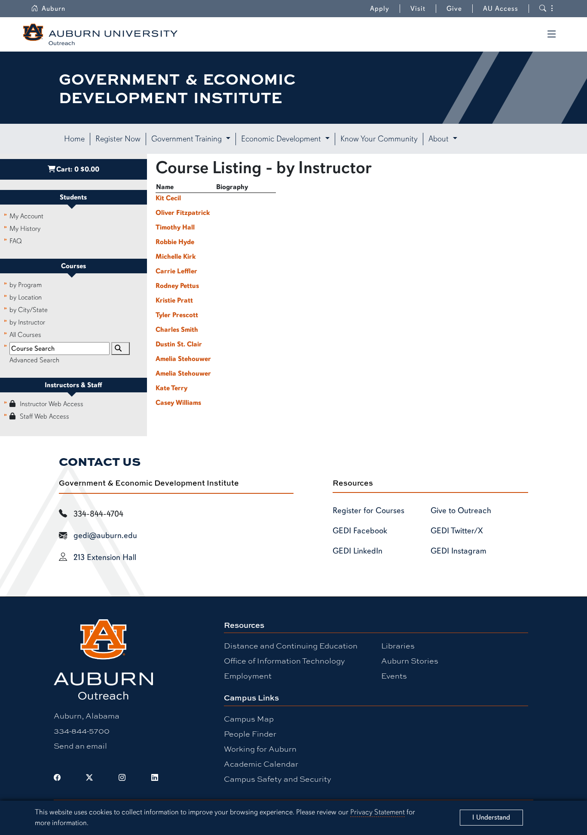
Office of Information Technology (284, 660)
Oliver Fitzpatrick (183, 212)
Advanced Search (34, 360)
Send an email (80, 745)
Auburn (53, 8)
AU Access (500, 8)
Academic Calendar (261, 763)
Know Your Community (379, 139)
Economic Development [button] (282, 139)
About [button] (439, 139)
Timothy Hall (175, 227)
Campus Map (249, 718)
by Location (25, 297)
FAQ (15, 241)
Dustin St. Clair (179, 344)
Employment (248, 675)
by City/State (28, 310)
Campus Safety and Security (277, 778)
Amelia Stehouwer (183, 359)
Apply (379, 8)
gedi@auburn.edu (105, 535)
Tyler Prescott (177, 315)
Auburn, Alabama (86, 715)
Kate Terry (171, 388)
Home (74, 139)
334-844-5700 (82, 730)
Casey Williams (178, 402)
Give (454, 8)
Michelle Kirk (176, 256)
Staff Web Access (44, 416)
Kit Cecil (168, 198)
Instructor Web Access (51, 404)
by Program (25, 285)
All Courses (25, 334)
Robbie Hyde (175, 242)
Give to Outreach (461, 510)
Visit (417, 8)
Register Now (118, 139)
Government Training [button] (187, 139)
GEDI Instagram (458, 551)
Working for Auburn (260, 748)
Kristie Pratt (174, 300)
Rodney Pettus (177, 285)
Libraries (398, 645)
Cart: (77, 169)
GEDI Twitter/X (457, 531)
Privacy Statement (377, 812)
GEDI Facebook (360, 531)
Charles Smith (177, 329)
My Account (26, 216)
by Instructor (27, 322)
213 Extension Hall (104, 557)
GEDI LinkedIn (357, 551)
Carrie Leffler (176, 271)
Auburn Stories (409, 660)
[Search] (120, 348)
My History (24, 228)
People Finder (250, 733)
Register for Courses (368, 510)
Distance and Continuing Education (291, 645)
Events (394, 675)
